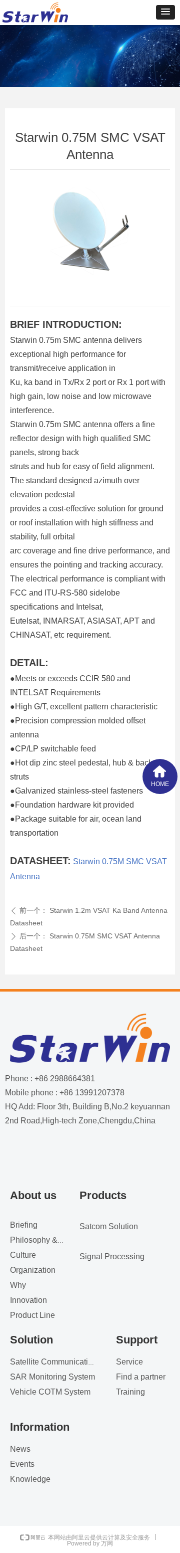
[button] (165, 12)
